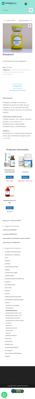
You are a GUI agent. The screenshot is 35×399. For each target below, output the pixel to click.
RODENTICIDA (9, 344)
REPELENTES (8, 341)
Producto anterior (10, 20)
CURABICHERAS (9, 276)
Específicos (9, 325)
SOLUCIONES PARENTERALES (13, 353)
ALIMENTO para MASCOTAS (13, 252)
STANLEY (7, 356)
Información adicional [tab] (17, 90)
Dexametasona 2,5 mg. (10, 201)
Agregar (25, 177)
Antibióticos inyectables (12, 305)
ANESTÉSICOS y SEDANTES (12, 255)
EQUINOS (7, 291)
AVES (6, 258)
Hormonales (9, 330)
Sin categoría (8, 350)
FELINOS (7, 294)
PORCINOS (8, 338)
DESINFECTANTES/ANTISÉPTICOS (14, 279)
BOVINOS (7, 261)
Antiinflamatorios (15, 70)
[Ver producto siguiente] (31, 20)
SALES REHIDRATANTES (11, 347)
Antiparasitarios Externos (13, 318)
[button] (26, 4)
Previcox (25, 172)
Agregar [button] (9, 177)
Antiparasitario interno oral (13, 313)
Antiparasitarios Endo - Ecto (14, 315)
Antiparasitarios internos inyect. (15, 320)
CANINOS (7, 264)
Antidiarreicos (10, 308)
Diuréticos (8, 323)
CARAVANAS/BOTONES (11, 267)
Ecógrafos (7, 282)
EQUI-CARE (8, 287)
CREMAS (7, 270)
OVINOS (7, 302)
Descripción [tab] (17, 86)
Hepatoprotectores (11, 328)
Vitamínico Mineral (11, 335)
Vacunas (8, 333)
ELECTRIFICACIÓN (10, 285)
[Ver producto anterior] (4, 20)
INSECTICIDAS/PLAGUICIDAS (13, 297)
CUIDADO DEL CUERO (11, 273)
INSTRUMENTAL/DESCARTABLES (14, 300)
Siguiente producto (24, 20)
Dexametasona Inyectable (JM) (10, 171)
